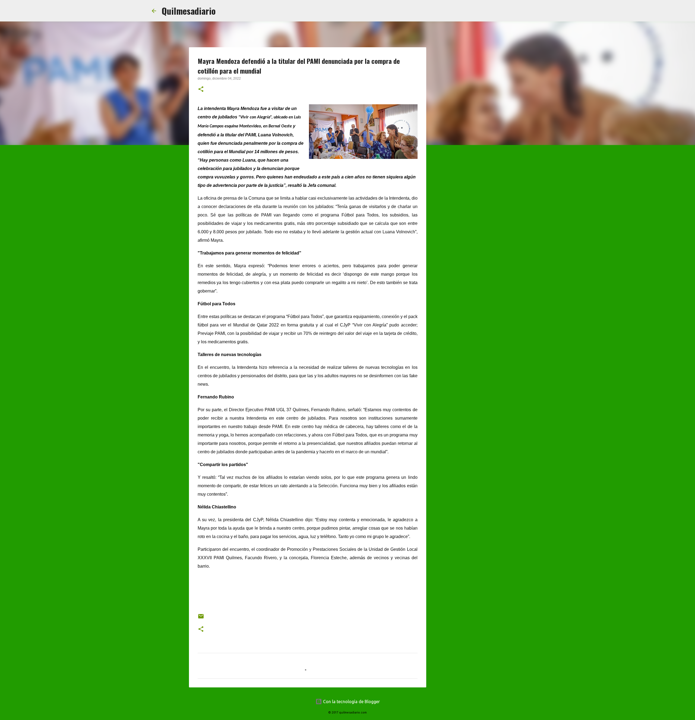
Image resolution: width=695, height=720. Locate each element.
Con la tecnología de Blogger (351, 701)
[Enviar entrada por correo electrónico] (201, 618)
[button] (201, 89)
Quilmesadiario (189, 10)
